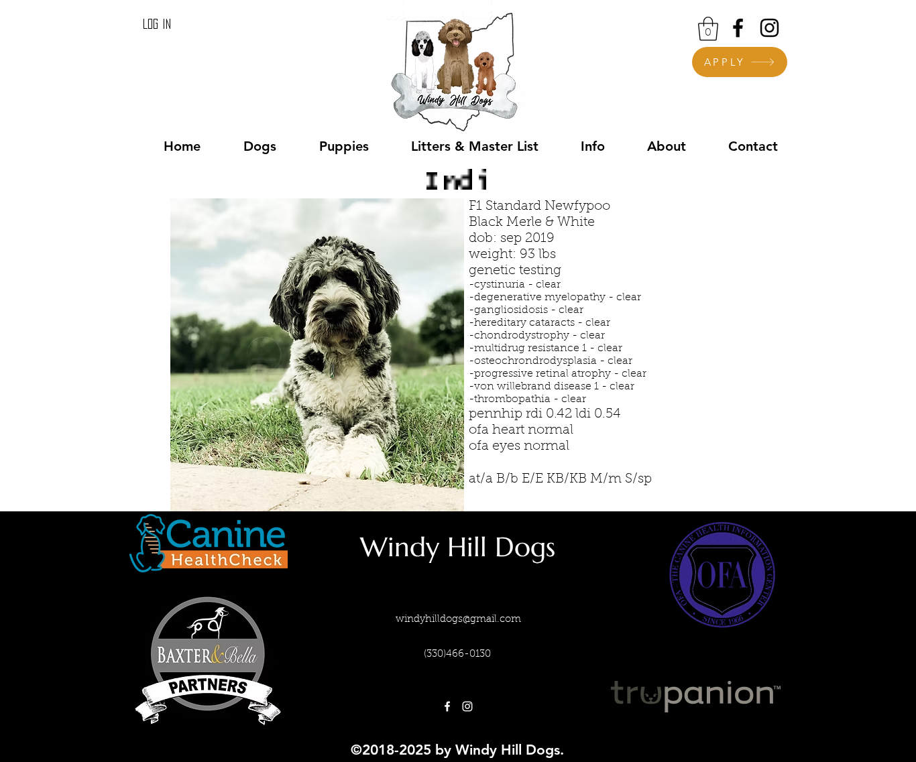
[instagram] (769, 27)
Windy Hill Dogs (457, 547)
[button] (708, 29)
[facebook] (738, 27)
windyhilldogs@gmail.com (458, 620)
